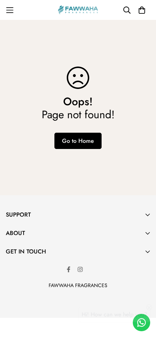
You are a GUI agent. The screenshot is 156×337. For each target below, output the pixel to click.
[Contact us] (141, 322)
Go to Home (78, 141)
